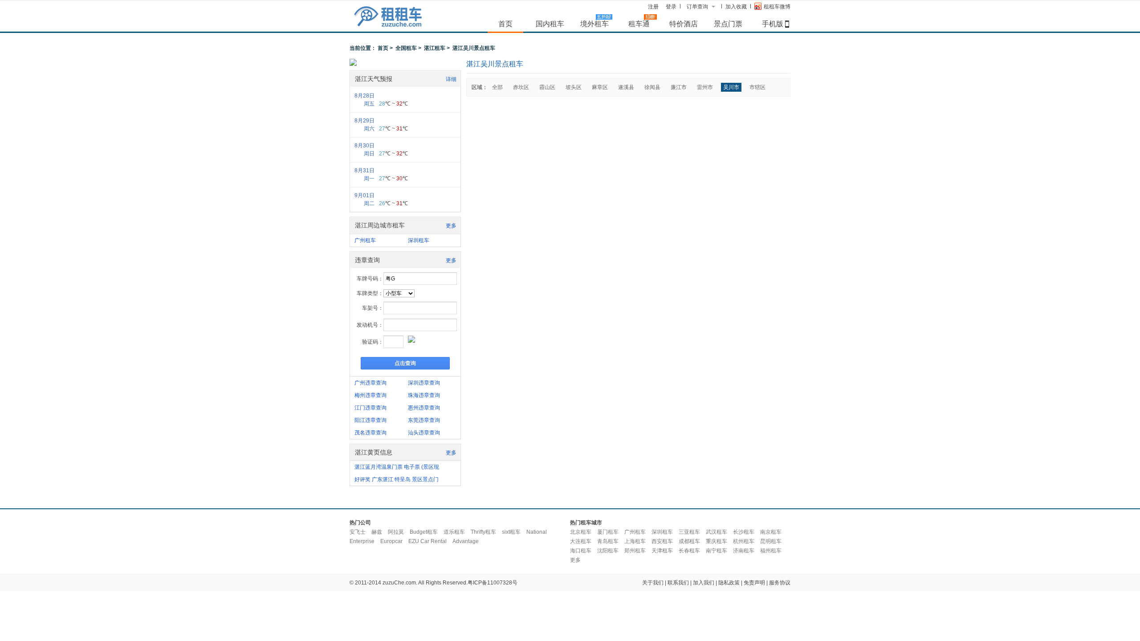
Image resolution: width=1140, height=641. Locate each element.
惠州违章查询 (424, 408)
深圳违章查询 (424, 383)
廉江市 (679, 87)
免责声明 (754, 583)
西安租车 (662, 541)
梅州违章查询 (370, 395)
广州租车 (365, 240)
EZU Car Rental (427, 541)
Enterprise (362, 541)
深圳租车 (418, 240)
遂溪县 (626, 87)
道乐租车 (454, 532)
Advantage (465, 541)
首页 (505, 24)
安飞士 (358, 532)
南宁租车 (716, 551)
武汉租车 (716, 532)
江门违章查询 (370, 408)
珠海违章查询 (424, 395)
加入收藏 (736, 7)
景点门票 (728, 24)
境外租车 (594, 24)
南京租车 (771, 532)
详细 (451, 79)
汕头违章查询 (424, 433)
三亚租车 (689, 532)
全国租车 (406, 48)
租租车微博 (777, 7)
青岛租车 (608, 541)
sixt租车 (511, 532)
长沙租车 (743, 532)
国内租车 (550, 24)
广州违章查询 (370, 383)
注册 (653, 7)
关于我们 (653, 583)
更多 (451, 226)
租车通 (639, 24)
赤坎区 (521, 87)
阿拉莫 (396, 532)
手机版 (772, 24)
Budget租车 (424, 532)
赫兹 (376, 532)
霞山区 (547, 87)
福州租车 (771, 551)
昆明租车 (771, 541)
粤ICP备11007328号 (492, 583)
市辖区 (757, 87)
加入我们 (703, 583)
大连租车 (580, 541)
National (536, 532)
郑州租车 (635, 551)
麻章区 (600, 87)
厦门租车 (608, 532)
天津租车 (662, 551)
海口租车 (580, 551)
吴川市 (731, 87)
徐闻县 (652, 87)
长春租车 (689, 551)
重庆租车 (716, 541)
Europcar (391, 541)
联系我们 (678, 583)
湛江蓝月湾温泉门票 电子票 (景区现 (396, 467)
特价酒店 (683, 24)
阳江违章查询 (370, 420)
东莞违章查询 (424, 420)
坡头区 (574, 87)
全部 (497, 87)
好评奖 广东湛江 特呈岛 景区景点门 (396, 479)
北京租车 (580, 532)
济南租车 (743, 551)
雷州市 (705, 87)
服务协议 (779, 583)
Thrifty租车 (483, 532)
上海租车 (635, 541)
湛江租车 (434, 48)
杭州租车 (743, 541)
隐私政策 (729, 583)
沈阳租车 (608, 551)
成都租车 (689, 541)
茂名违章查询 (370, 433)
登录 (671, 7)
